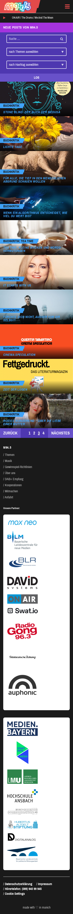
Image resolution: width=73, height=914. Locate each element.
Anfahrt (9, 497)
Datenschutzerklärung (18, 884)
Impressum (45, 884)
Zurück (10, 433)
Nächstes (60, 433)
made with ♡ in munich (36, 907)
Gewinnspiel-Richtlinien (18, 467)
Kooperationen (13, 485)
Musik (8, 461)
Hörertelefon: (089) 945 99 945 (23, 889)
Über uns (10, 473)
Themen (9, 454)
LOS (36, 77)
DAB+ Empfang (14, 479)
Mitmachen (11, 491)
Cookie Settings (15, 893)
